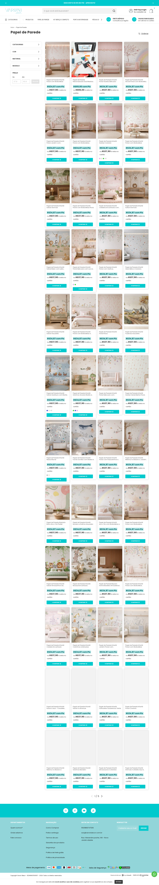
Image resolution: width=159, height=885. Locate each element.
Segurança (50, 847)
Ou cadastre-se (140, 12)
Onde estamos (17, 833)
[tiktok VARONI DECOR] (93, 810)
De (13, 77)
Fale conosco (16, 837)
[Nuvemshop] (140, 876)
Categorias (13, 20)
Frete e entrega (52, 833)
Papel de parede (43, 20)
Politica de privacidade (55, 857)
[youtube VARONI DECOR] (84, 810)
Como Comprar (52, 828)
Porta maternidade (80, 20)
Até (23, 77)
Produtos (29, 20)
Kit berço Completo (61, 20)
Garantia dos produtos (55, 842)
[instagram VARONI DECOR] (65, 810)
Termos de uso (52, 837)
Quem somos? (17, 828)
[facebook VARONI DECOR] (74, 810)
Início (12, 27)
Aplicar (35, 81)
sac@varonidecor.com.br (91, 833)
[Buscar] (114, 11)
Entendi (118, 882)
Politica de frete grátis (55, 852)
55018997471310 (87, 828)
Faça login (142, 10)
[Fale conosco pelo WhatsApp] (154, 874)
